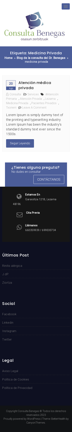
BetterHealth (58, 418)
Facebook (9, 314)
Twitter (7, 339)
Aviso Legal (10, 371)
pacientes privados (43, 103)
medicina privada (17, 103)
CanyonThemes (35, 422)
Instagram (9, 331)
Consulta (15, 94)
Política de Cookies (15, 379)
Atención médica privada (34, 85)
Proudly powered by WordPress (22, 418)
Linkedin (7, 322)
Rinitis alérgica (12, 266)
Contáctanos (48, 179)
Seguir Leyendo (20, 143)
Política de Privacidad (17, 388)
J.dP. (5, 274)
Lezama (50, 98)
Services (33, 94)
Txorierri (11, 107)
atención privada (31, 98)
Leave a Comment (34, 107)
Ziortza (7, 282)
